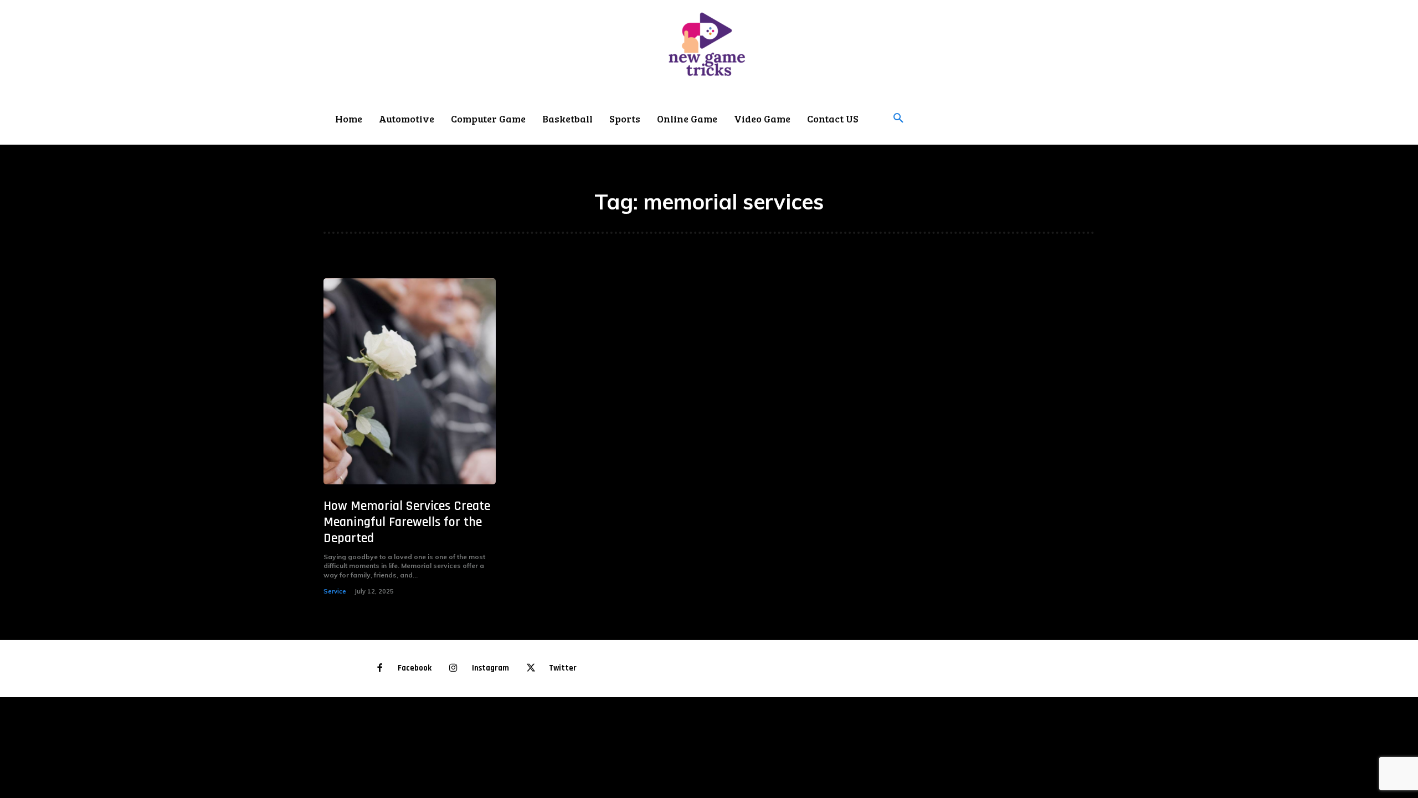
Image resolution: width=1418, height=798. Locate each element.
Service (334, 591)
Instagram (490, 668)
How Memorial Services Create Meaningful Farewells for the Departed (406, 522)
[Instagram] (453, 669)
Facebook (414, 668)
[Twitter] (531, 669)
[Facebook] (380, 669)
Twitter (563, 668)
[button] (898, 118)
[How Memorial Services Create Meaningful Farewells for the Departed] (409, 381)
